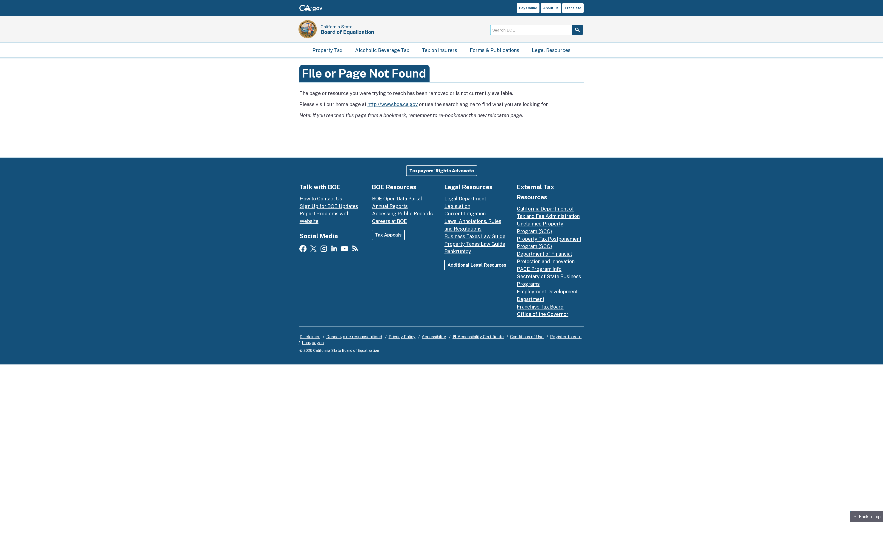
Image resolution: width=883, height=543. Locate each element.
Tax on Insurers (439, 50)
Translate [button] (573, 8)
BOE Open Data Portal (397, 199)
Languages (313, 342)
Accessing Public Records (402, 214)
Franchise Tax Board (540, 307)
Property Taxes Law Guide (474, 244)
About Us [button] (551, 8)
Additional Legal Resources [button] (476, 265)
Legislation (457, 206)
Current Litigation (465, 214)
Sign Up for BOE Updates (329, 206)
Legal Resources (551, 50)
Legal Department (465, 199)
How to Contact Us (321, 199)
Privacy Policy (402, 336)
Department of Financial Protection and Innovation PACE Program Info (546, 261)
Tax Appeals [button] (388, 234)
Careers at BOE (389, 221)
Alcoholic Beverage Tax (382, 50)
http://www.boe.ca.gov (392, 104)
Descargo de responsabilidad (354, 336)
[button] (441, 170)
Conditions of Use (527, 336)
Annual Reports (390, 206)
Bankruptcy (457, 251)
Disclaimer (310, 336)
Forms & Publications (494, 50)
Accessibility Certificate (480, 336)
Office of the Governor (542, 314)
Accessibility (434, 336)
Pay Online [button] (528, 8)
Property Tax (327, 50)
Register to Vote (566, 336)
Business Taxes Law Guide (474, 236)
